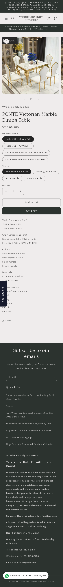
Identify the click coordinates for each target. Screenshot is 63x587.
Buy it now (31, 211)
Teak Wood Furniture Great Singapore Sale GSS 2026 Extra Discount (29, 415)
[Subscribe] (53, 377)
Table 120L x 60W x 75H (18, 139)
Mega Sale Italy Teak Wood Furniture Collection (29, 444)
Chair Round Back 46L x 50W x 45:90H (26, 153)
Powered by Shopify (46, 581)
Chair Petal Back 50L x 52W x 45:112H (25, 159)
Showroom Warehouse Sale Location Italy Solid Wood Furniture (30, 397)
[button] (6, 18)
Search (9, 406)
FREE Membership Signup (18, 437)
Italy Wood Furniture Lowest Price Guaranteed (29, 430)
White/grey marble (46, 171)
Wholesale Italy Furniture (26, 581)
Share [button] (8, 320)
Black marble (12, 178)
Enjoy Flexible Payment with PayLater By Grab (28, 423)
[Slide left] (24, 99)
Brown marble (34, 178)
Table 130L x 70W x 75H (18, 146)
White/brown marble (17, 171)
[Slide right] (38, 99)
